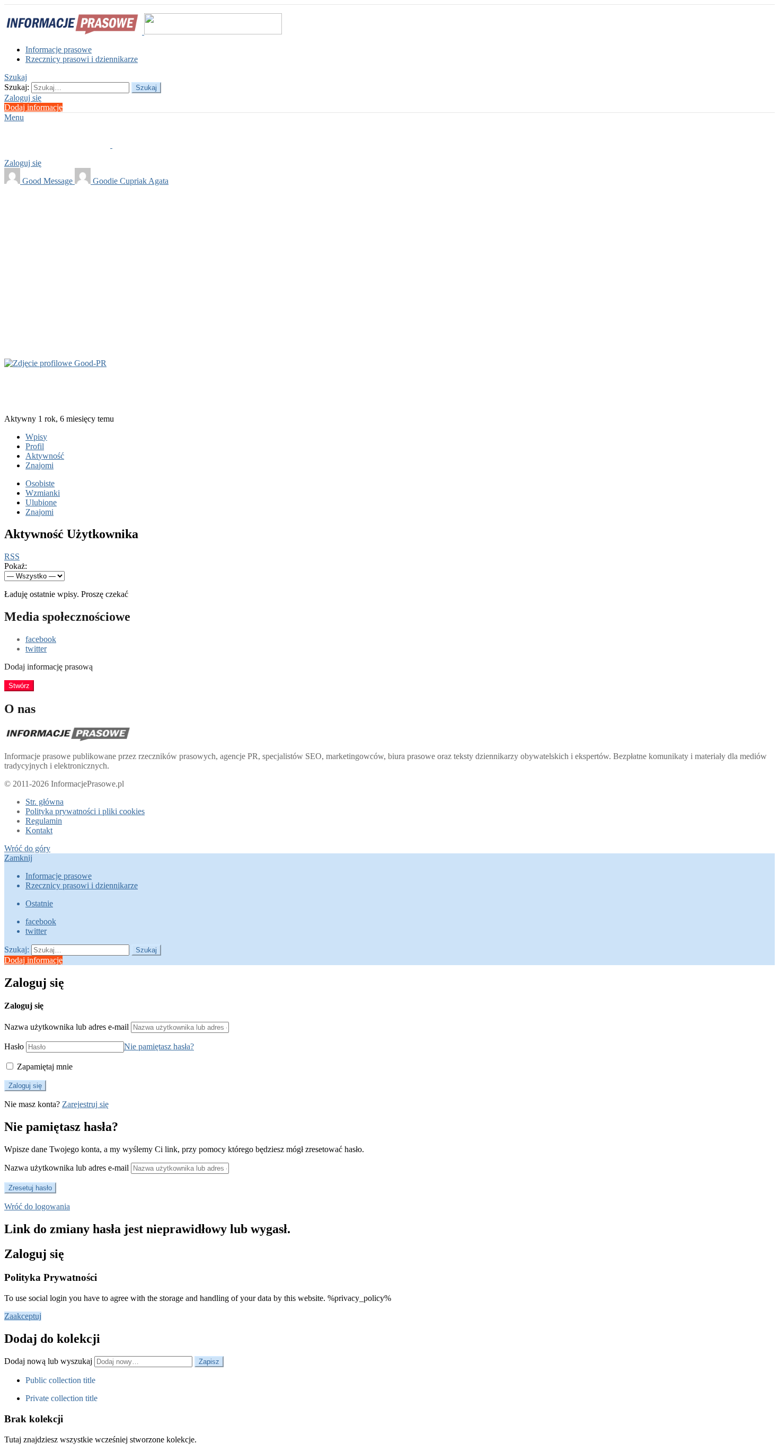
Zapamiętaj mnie (44, 1066)
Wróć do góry (27, 848)
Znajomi (39, 465)
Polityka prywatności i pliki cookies (85, 811)
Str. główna (44, 801)
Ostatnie (39, 903)
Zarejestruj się (85, 1104)
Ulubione (41, 502)
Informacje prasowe (58, 49)
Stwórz (19, 686)
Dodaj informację (33, 107)
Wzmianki (42, 492)
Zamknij (18, 857)
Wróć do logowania (37, 1206)
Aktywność (44, 455)
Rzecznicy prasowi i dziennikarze (81, 59)
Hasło (14, 1046)
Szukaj (146, 88)
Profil (34, 446)
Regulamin (43, 820)
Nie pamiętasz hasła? (159, 1046)
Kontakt (38, 830)
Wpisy (36, 436)
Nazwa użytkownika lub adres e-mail (66, 1026)
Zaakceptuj (22, 1316)
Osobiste (40, 483)
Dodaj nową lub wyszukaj (49, 1361)
